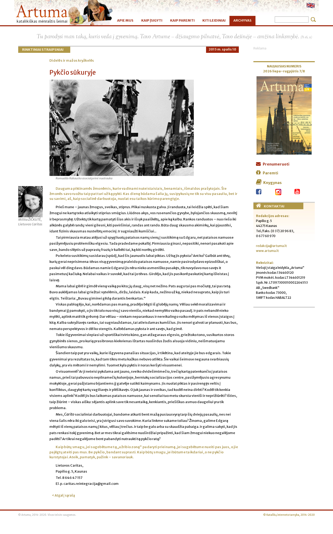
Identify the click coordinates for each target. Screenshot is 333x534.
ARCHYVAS (242, 20)
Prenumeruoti (276, 164)
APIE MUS (125, 20)
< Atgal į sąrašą (63, 495)
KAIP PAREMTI (182, 20)
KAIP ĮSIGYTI (151, 20)
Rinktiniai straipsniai (42, 49)
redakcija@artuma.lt (271, 246)
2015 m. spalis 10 (222, 49)
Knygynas (272, 182)
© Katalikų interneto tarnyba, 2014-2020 (289, 515)
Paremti (270, 173)
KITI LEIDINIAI (214, 20)
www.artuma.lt (267, 251)
